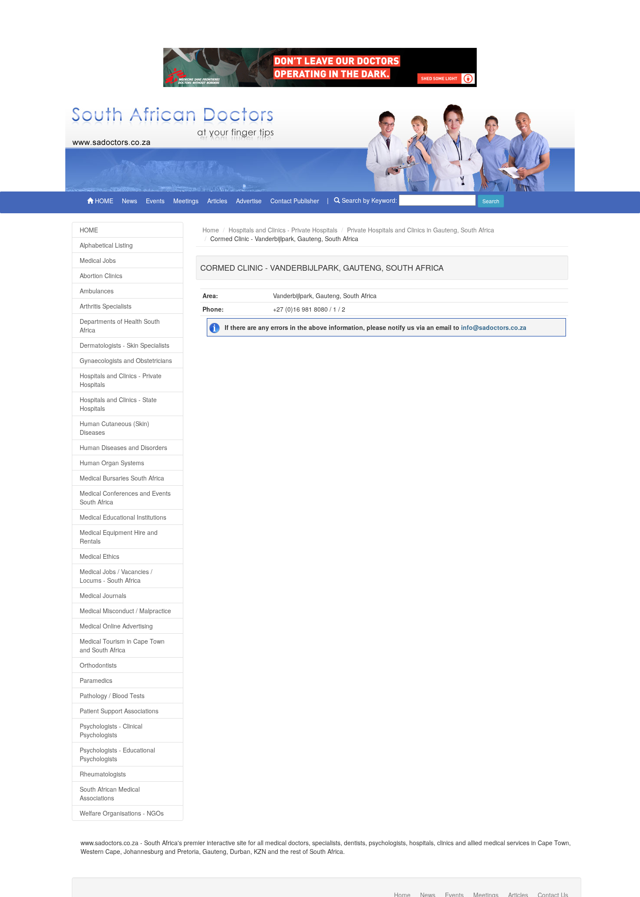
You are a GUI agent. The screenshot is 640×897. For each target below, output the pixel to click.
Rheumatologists (103, 773)
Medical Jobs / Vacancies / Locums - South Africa (116, 576)
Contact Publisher (294, 200)
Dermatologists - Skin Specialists (124, 345)
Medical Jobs (98, 260)
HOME (103, 200)
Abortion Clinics (101, 275)
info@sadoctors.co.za (493, 327)
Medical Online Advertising (116, 626)
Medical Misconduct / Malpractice (125, 610)
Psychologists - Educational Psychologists (117, 754)
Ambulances (97, 290)
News (129, 200)
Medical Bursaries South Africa (122, 478)
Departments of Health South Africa (120, 325)
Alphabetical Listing (106, 245)
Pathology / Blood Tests (112, 695)
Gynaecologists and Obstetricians (126, 360)
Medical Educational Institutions (123, 517)
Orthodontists (98, 665)
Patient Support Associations (119, 710)
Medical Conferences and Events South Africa (125, 497)
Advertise (249, 200)
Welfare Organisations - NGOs (122, 813)
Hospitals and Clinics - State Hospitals (118, 404)
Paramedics (96, 680)
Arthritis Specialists (105, 306)
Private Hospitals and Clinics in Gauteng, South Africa (420, 229)
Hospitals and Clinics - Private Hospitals (121, 380)
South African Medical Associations (110, 793)
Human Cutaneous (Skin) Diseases (114, 428)
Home (210, 229)
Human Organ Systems (112, 462)
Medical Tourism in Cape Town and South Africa (122, 645)
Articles (217, 200)
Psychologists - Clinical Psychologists (111, 730)
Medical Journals (103, 595)
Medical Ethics (99, 556)
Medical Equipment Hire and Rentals (119, 536)
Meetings (186, 200)
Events (155, 200)
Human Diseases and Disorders (123, 447)
